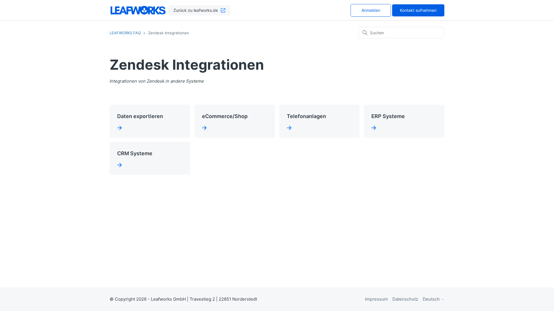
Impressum (376, 299)
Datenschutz (405, 299)
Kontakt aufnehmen (418, 10)
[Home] (138, 10)
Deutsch (432, 299)
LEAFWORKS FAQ (125, 33)
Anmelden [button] (371, 10)
